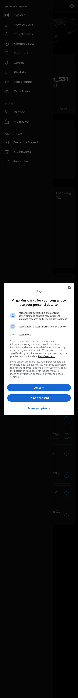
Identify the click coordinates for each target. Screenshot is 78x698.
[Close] (69, 287)
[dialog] (39, 349)
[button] (39, 334)
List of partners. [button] (46, 356)
